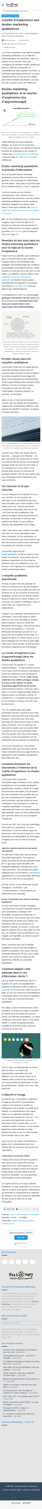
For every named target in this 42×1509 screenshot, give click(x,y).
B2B (34, 870)
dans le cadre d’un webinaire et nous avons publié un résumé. (20, 210)
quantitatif (6, 990)
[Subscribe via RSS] (32, 1262)
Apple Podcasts (19, 1221)
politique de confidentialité (31, 1490)
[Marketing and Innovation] (12, 5)
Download (33, 1214)
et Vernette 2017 (20, 286)
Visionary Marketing (21, 1486)
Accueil (6, 11)
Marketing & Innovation (19, 11)
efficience (23, 157)
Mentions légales (16, 1490)
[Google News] (21, 1244)
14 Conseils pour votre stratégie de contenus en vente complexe (17, 1391)
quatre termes (16, 231)
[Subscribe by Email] (25, 1262)
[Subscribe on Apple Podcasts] (5, 1262)
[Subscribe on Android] (18, 1262)
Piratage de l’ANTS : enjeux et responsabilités (15, 1409)
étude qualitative (10, 554)
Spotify (30, 1221)
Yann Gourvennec (10, 40)
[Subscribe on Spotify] (11, 1262)
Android (5, 1224)
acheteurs (35, 873)
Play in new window (19, 1214)
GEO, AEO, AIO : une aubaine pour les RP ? (21, 1396)
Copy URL (21, 1237)
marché (29, 1117)
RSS (12, 1224)
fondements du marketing (25, 154)
